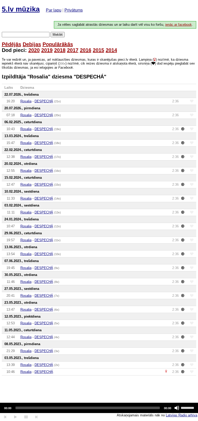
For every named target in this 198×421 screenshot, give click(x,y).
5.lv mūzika (21, 9)
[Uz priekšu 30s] (36, 417)
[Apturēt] (15, 417)
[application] (99, 408)
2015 (98, 50)
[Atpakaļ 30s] (5, 417)
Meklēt (58, 35)
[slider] (188, 407)
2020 (34, 50)
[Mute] (176, 407)
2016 (85, 50)
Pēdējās (11, 44)
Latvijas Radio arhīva (181, 415)
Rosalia (25, 101)
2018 (59, 50)
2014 (111, 50)
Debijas (32, 44)
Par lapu (53, 10)
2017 (72, 50)
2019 (47, 50)
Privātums (73, 10)
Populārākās (58, 44)
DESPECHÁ (44, 101)
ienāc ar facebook (178, 24)
